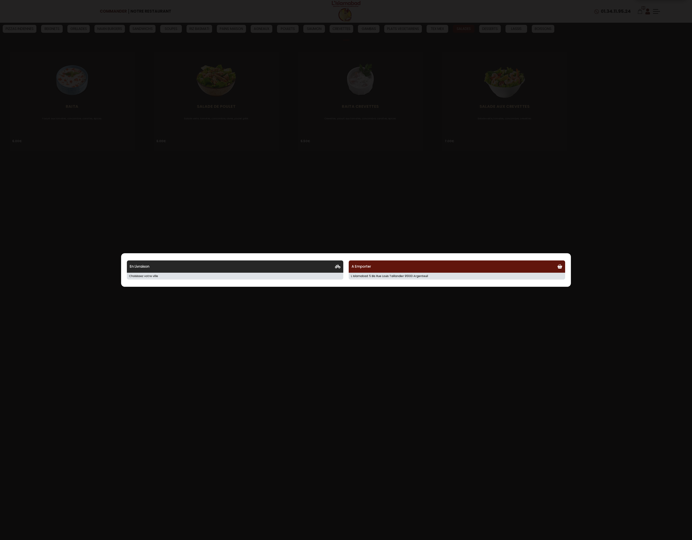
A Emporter (361, 266)
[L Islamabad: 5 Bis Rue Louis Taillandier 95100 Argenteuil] (457, 276)
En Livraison (139, 266)
